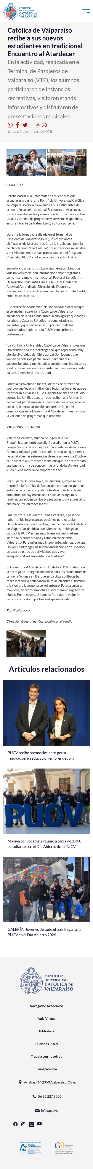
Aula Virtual (47, 1018)
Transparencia (46, 1069)
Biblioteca (46, 1031)
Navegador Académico (46, 1006)
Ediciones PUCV (46, 1044)
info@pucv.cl (50, 1110)
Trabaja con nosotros (46, 1056)
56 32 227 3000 (49, 1096)
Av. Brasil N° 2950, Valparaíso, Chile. (50, 1082)
